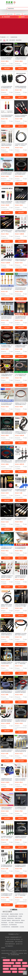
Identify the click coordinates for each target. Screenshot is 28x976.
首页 (8, 37)
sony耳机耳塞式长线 (5, 926)
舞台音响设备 (4, 922)
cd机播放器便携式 (15, 926)
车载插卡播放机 (18, 918)
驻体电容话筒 (4, 916)
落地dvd (23, 920)
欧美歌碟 (13, 960)
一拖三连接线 (11, 922)
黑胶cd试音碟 (13, 968)
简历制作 (7, 947)
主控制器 (20, 916)
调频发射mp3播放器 (14, 914)
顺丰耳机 (21, 914)
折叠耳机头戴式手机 (16, 920)
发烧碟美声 (6, 968)
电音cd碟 (14, 971)
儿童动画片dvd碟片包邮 (8, 963)
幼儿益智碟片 (22, 971)
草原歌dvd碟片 (22, 968)
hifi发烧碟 (18, 963)
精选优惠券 (7, 16)
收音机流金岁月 (4, 924)
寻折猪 (17, 950)
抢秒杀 (23, 16)
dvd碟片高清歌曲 (16, 965)
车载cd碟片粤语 (7, 971)
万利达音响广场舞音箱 (6, 920)
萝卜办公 (15, 947)
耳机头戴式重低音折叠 (12, 916)
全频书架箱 (3, 918)
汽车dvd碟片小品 (7, 965)
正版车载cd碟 (6, 960)
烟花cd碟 (24, 963)
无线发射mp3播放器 (19, 922)
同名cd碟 (20, 960)
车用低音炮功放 (10, 918)
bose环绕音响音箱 (13, 924)
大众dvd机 (22, 926)
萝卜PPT (11, 947)
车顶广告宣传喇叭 (5, 914)
